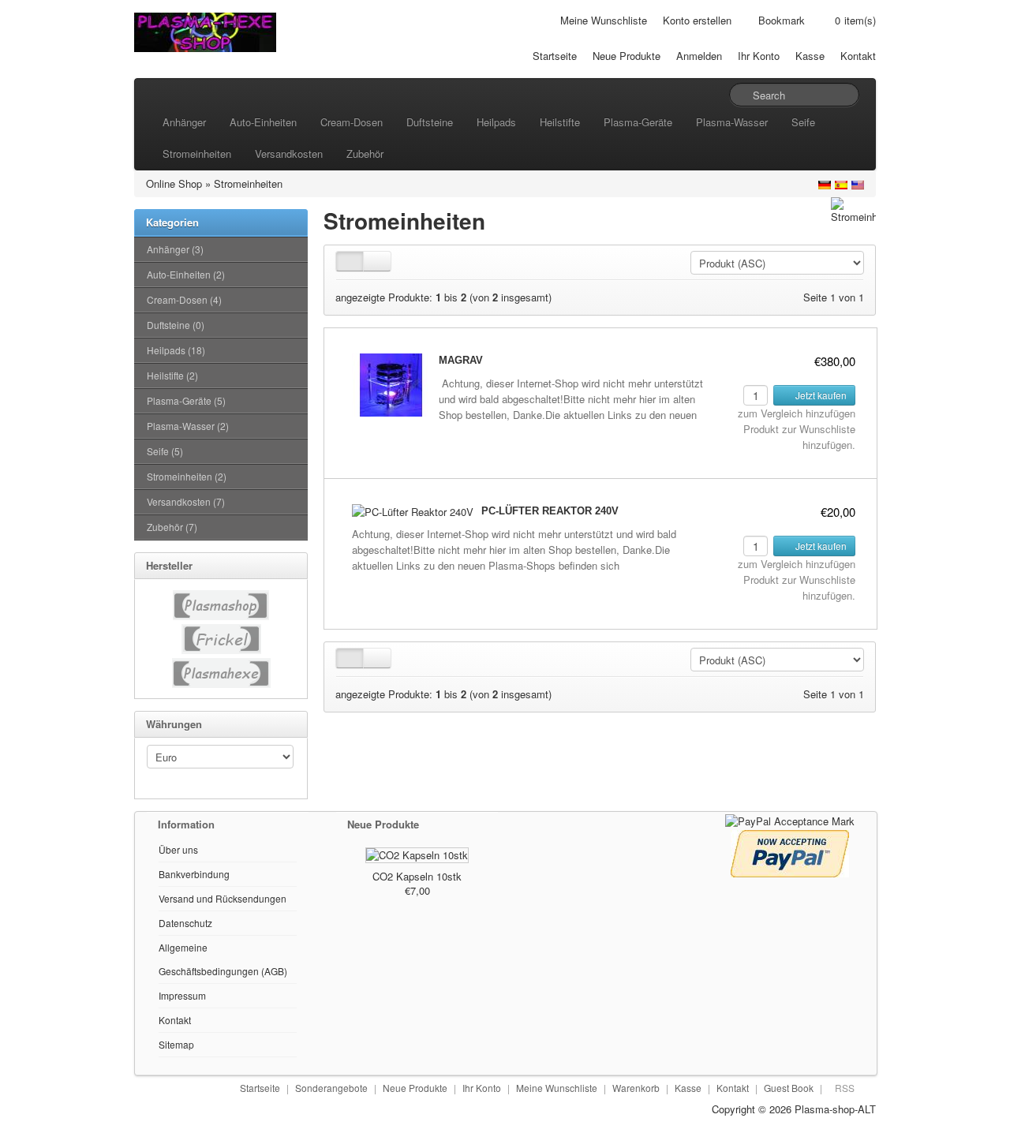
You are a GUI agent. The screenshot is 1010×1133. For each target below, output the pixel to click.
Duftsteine (429, 121)
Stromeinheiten (197, 153)
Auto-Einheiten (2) (186, 274)
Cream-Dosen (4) (184, 299)
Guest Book (789, 1087)
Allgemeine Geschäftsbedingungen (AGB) (223, 959)
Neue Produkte (626, 55)
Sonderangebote (331, 1087)
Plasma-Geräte (638, 121)
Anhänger (184, 121)
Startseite (555, 55)
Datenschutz (185, 922)
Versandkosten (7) (186, 501)
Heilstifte (560, 121)
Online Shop (174, 183)
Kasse (810, 55)
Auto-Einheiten (263, 121)
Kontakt (858, 55)
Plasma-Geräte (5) (186, 400)
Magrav (461, 360)
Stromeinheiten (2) (186, 476)
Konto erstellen (697, 20)
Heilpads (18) (176, 350)
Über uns (178, 849)
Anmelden (699, 55)
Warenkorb (636, 1087)
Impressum (182, 995)
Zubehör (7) (172, 526)
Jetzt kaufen (820, 395)
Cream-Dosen (351, 121)
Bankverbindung (194, 874)
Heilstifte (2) (172, 375)
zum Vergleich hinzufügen (796, 413)
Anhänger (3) (175, 249)
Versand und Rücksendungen (222, 898)
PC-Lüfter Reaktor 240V (550, 511)
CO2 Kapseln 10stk (417, 876)
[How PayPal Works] (790, 819)
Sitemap (176, 1044)
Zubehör (364, 153)
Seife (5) (165, 451)
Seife (803, 121)
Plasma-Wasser (732, 121)
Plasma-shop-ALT (835, 1108)
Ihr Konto (759, 55)
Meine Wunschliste (603, 20)
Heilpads (496, 121)
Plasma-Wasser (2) (188, 425)
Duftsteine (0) (175, 324)
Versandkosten (289, 153)
